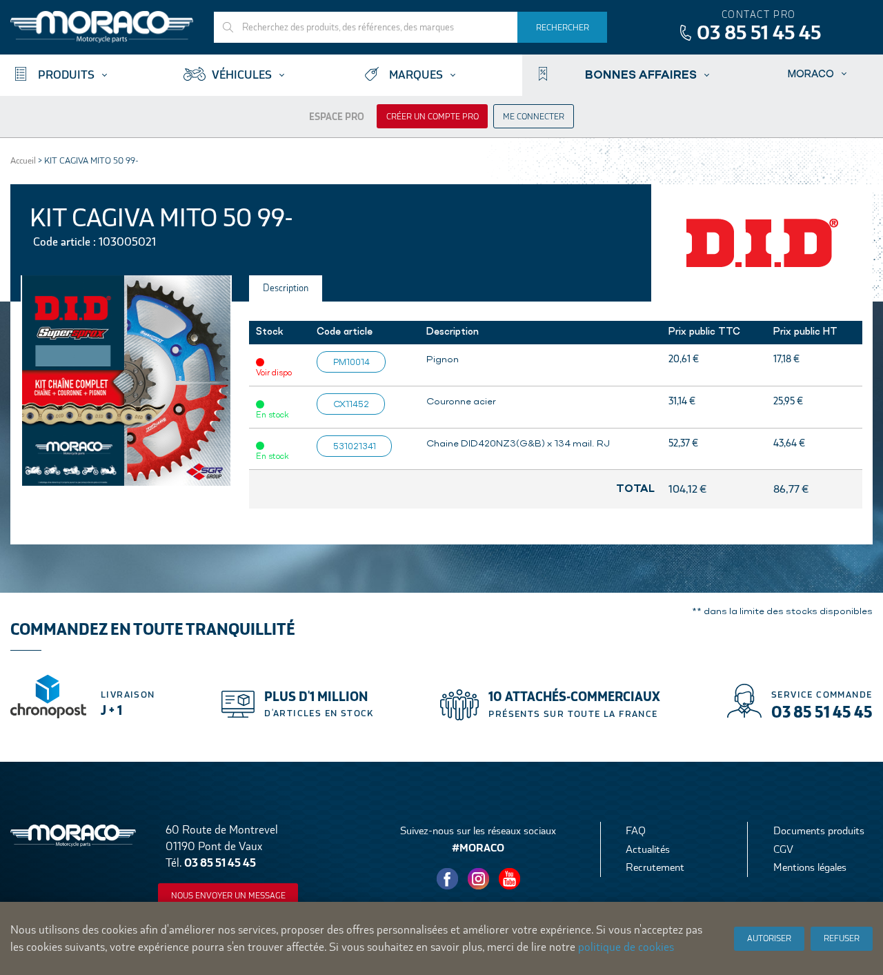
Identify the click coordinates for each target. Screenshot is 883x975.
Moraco (811, 73)
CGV (783, 849)
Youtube (510, 878)
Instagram (479, 878)
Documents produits (818, 830)
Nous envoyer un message (228, 895)
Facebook (448, 878)
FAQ (636, 830)
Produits (66, 75)
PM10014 (351, 361)
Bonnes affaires (641, 74)
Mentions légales (809, 867)
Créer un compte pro (432, 116)
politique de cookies (626, 947)
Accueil (23, 160)
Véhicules (242, 75)
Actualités (648, 849)
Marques (416, 75)
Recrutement (655, 867)
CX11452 (351, 403)
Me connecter (533, 116)
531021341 (354, 445)
